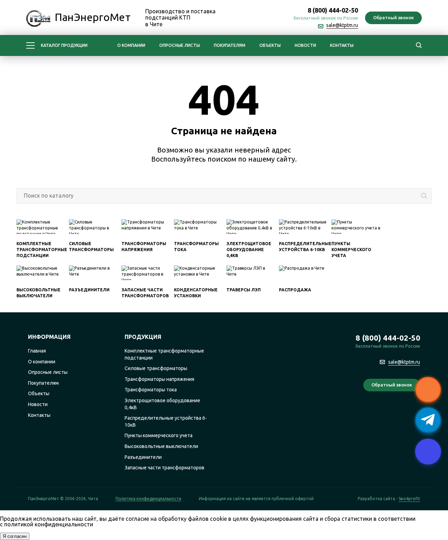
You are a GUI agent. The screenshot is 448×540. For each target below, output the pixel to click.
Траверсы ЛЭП (243, 289)
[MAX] (246, 18)
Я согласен (15, 536)
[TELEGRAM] (261, 18)
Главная (37, 351)
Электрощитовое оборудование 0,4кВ (248, 249)
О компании (131, 45)
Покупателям (229, 45)
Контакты (342, 45)
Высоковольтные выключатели (161, 446)
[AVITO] (414, 411)
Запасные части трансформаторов (164, 467)
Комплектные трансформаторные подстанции (41, 249)
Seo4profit (409, 499)
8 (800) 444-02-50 (333, 10)
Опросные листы (179, 45)
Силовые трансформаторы (156, 368)
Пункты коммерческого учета (351, 249)
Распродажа (295, 289)
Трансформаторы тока (151, 389)
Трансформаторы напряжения (159, 379)
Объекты (270, 45)
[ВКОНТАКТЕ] (277, 18)
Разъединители (89, 289)
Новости (305, 45)
